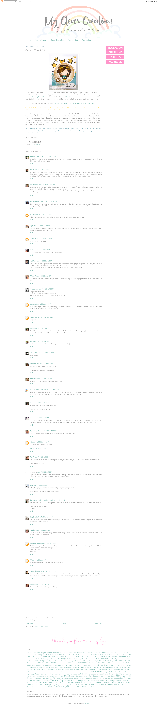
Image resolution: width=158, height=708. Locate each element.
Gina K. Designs (69, 661)
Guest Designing (57, 40)
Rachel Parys (34, 184)
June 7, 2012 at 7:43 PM (46, 517)
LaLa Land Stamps (55, 665)
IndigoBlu (74, 663)
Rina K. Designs (127, 674)
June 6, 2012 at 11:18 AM (42, 214)
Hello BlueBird (118, 661)
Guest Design (84, 661)
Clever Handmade (69, 657)
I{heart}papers (59, 663)
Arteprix (29, 655)
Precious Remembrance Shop (44, 674)
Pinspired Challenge (125, 672)
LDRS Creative (92, 665)
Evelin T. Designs (39, 661)
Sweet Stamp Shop (33, 681)
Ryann (32, 214)
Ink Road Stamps (91, 663)
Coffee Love (79, 657)
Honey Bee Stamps (43, 663)
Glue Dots (77, 661)
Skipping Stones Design (104, 676)
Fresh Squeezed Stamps (52, 661)
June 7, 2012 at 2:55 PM (57, 500)
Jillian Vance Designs (117, 663)
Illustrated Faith (67, 663)
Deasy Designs (61, 659)
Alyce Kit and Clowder (36, 390)
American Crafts (108, 653)
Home (28, 40)
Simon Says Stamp (87, 676)
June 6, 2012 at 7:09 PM (46, 352)
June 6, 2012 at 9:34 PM (41, 418)
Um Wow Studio (74, 685)
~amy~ (32, 457)
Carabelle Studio (104, 655)
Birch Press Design (68, 655)
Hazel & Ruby (93, 661)
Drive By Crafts (102, 658)
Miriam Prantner (34, 156)
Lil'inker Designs (103, 665)
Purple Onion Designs (97, 674)
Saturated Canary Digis (33, 676)
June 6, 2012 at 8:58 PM (41, 403)
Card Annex (112, 655)
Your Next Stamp (78, 686)
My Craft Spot (90, 667)
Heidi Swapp (110, 661)
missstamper (33, 317)
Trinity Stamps (55, 685)
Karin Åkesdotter (35, 431)
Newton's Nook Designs (44, 669)
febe (31, 442)
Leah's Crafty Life (35, 543)
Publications (86, 40)
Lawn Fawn (67, 664)
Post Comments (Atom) (41, 626)
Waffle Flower (95, 685)
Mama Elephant (39, 667)
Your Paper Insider (90, 687)
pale (68, 669)
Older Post (98, 623)
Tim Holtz (121, 683)
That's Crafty (94, 680)
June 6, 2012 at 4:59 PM (46, 289)
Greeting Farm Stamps (40, 97)
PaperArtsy (120, 669)
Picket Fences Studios (84, 672)
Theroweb (93, 683)
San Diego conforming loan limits (40, 448)
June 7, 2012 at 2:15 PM (41, 485)
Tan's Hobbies (34, 571)
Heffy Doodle (101, 661)
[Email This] (33, 142)
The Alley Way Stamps (106, 680)
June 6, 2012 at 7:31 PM (44, 379)
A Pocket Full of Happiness (75, 653)
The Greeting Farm (35, 144)
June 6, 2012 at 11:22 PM (41, 442)
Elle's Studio (125, 659)
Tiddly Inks (114, 683)
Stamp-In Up (63, 678)
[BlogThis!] (35, 142)
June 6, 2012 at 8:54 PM (52, 390)
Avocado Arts (50, 655)
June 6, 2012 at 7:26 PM (47, 364)
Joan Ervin (33, 530)
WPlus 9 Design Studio (64, 687)
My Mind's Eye (123, 667)
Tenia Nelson (34, 352)
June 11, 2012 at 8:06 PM (43, 584)
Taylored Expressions (61, 680)
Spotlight (69, 97)
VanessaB (33, 379)
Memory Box (69, 667)
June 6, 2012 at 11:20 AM (41, 226)
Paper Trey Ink (113, 669)
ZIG (96, 687)
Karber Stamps (35, 665)
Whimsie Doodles (32, 687)
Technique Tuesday (83, 680)
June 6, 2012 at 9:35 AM (48, 156)
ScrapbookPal (63, 676)
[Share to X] (37, 142)
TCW (74, 680)
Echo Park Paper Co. (115, 659)
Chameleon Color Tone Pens (53, 656)
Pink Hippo (105, 672)
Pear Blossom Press (46, 672)
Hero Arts (127, 660)
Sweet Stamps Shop (44, 680)
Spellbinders (30, 678)
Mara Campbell (34, 364)
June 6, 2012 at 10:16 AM (48, 201)
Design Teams (40, 40)
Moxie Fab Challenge (79, 667)
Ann (31, 169)
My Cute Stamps (99, 667)
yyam (31, 403)
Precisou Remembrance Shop (61, 674)
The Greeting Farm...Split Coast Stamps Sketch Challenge (73, 103)
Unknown (33, 304)
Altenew (100, 652)
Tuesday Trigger (65, 685)
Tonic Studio (36, 685)
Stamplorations (94, 678)
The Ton (81, 683)
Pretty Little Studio (75, 674)
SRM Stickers (53, 678)
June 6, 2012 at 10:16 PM (49, 431)
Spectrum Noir (126, 676)
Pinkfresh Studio (114, 672)
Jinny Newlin (34, 517)
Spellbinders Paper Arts (41, 678)
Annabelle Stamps (126, 653)
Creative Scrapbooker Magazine (42, 659)
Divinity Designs (78, 659)
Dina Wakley (69, 659)
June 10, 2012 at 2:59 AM (40, 560)
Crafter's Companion (118, 656)
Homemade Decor (32, 663)
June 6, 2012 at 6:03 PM (41, 328)
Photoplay (63, 672)
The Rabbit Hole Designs (57, 683)
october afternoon (62, 669)
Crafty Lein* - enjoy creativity (39, 500)
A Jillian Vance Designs (52, 653)
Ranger (106, 674)
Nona (31, 418)
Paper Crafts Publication (76, 669)
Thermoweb (87, 683)
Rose (31, 485)
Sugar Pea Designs (125, 678)
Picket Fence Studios (72, 672)
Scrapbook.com (54, 676)
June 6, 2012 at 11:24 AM (44, 239)
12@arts (29, 653)
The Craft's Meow (121, 681)
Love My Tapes (115, 665)
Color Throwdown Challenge (91, 657)
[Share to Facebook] (38, 142)
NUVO (54, 669)
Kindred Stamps (44, 665)
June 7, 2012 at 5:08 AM (42, 457)
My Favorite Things (111, 667)
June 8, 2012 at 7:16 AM (49, 543)
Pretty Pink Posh (85, 674)
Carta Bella (118, 655)
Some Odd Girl (116, 676)
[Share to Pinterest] (40, 142)
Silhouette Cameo (74, 676)
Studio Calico (102, 678)
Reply (31, 164)
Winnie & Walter (51, 687)
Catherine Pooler (36, 657)
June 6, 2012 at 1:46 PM (44, 276)
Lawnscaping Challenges (80, 665)
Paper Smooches (89, 669)
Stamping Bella (86, 678)
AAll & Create (87, 653)
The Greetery (35, 683)
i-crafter (52, 663)
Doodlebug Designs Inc (89, 659)
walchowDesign (34, 201)
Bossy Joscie (87, 655)
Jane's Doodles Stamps (104, 663)
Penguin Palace (56, 672)
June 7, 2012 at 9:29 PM (44, 530)
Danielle (32, 584)
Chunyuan (33, 239)
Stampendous (71, 678)
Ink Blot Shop (82, 663)
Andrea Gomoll (117, 653)
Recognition (73, 40)
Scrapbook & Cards (44, 676)
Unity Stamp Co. (85, 685)
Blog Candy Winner (78, 655)
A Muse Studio (63, 653)
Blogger (87, 703)
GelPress (61, 661)
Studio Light (116, 678)
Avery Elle (41, 654)
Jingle (31, 250)
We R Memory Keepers (124, 685)
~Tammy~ (33, 276)
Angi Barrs (33, 341)
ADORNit (94, 653)
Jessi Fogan (33, 261)
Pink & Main (96, 671)
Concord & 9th (105, 657)
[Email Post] (30, 142)
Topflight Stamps (45, 685)
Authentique (34, 655)
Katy (31, 328)
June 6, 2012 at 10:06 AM (41, 169)
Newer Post (29, 623)
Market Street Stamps (52, 667)
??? (31, 560)
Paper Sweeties (102, 669)
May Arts (62, 667)
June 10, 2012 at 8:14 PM (47, 571)
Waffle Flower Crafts (108, 684)
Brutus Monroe (95, 655)
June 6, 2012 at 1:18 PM (45, 261)
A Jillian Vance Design (38, 653)
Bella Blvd (58, 654)
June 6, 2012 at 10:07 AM (46, 184)
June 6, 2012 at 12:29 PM (42, 250)
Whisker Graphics (41, 687)
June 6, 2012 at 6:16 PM (44, 341)
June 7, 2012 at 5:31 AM (45, 472)
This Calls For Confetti (103, 683)
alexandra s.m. (34, 289)
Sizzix (95, 676)
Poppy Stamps (31, 674)
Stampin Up (78, 678)
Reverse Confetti (115, 674)
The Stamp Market (71, 682)
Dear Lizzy (54, 659)
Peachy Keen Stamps (35, 672)
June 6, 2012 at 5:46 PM (44, 304)
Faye (31, 226)
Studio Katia (109, 678)
